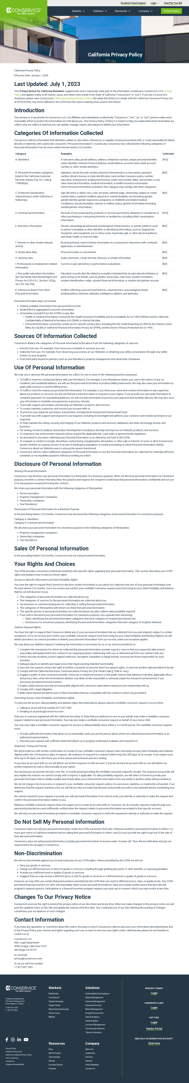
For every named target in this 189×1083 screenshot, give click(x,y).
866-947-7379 (12, 1008)
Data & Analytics (92, 1017)
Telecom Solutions (93, 1032)
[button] (84, 11)
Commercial (54, 997)
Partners (89, 1057)
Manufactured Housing (59, 1009)
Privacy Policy (11, 1048)
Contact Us (90, 1068)
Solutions (98, 11)
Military (52, 1017)
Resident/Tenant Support (133, 3)
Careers (88, 1061)
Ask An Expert (55, 1053)
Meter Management (94, 1009)
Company (144, 11)
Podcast (52, 1068)
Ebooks (52, 1061)
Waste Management (94, 997)
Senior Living (54, 1013)
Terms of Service (12, 1058)
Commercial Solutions (95, 1028)
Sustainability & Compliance (97, 994)
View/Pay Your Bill (173, 3)
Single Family (54, 1005)
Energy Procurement (94, 1013)
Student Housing (56, 1001)
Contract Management (95, 1025)
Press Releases (92, 1065)
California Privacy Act (14, 1052)
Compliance (10, 1061)
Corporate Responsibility (15, 1064)
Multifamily (54, 994)
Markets (76, 11)
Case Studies (54, 1057)
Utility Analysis (91, 1021)
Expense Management (95, 1001)
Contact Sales (171, 11)
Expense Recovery (93, 1005)
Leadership (90, 1053)
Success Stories (56, 1065)
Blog (51, 1049)
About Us (89, 1049)
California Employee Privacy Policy (73, 98)
